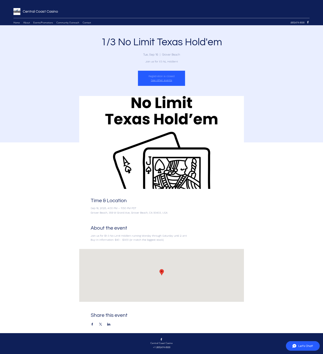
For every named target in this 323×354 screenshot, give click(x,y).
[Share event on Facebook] (92, 324)
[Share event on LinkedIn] (108, 324)
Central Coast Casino (40, 11)
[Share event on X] (100, 324)
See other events (161, 80)
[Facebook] (308, 22)
